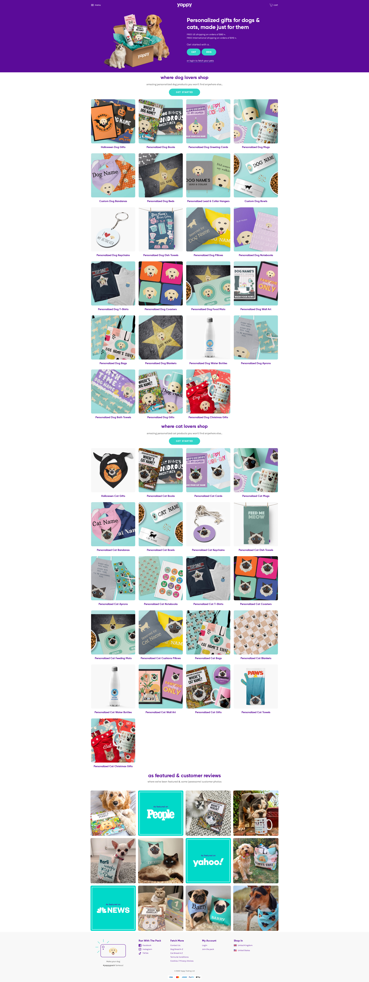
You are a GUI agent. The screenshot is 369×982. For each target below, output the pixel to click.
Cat (193, 52)
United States (244, 950)
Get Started (184, 92)
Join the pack (208, 949)
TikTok (145, 953)
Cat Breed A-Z (176, 953)
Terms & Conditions (179, 957)
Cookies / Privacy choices (181, 961)
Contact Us (175, 945)
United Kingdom (245, 945)
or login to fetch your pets (200, 60)
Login (204, 945)
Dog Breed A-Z (176, 949)
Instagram (147, 949)
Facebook (146, 945)
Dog (208, 52)
